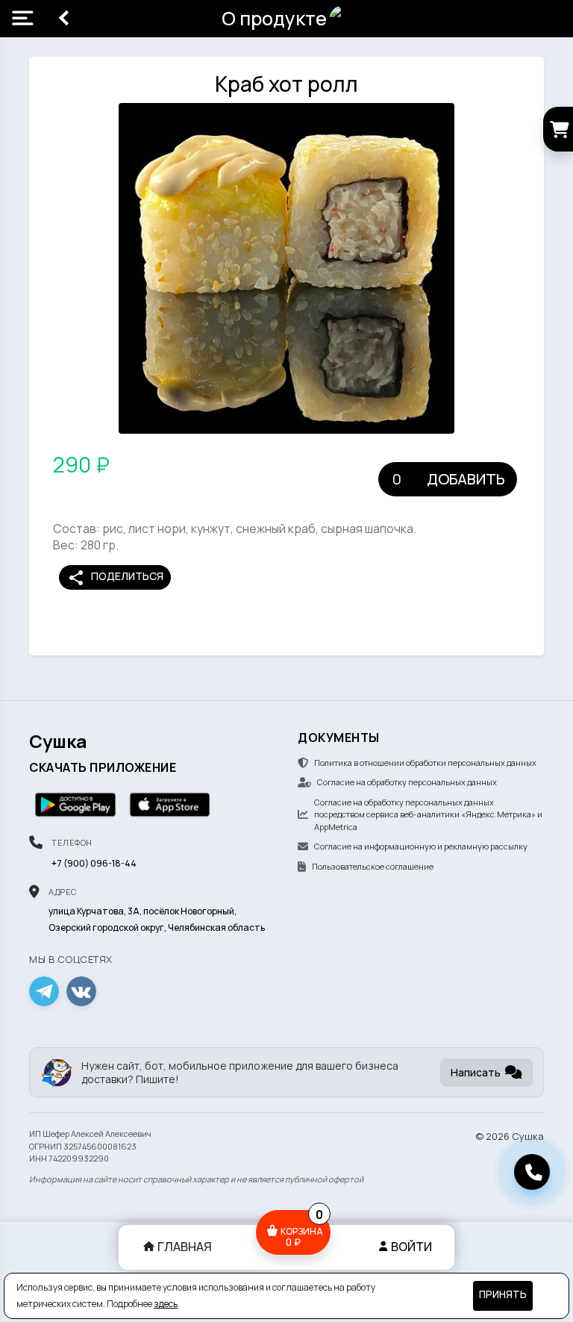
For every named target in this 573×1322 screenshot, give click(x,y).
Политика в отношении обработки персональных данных (425, 762)
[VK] (81, 991)
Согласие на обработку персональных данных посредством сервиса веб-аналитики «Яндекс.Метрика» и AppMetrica (428, 814)
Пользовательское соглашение (372, 866)
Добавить (466, 479)
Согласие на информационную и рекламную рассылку (420, 846)
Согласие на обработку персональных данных (407, 782)
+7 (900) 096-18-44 (94, 863)
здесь (166, 1303)
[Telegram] (44, 991)
